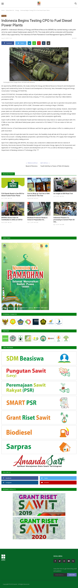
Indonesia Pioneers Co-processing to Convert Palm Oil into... (63, 220)
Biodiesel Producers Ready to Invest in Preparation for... (37, 219)
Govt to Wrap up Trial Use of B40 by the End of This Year (38, 195)
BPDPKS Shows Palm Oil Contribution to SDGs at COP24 (11, 219)
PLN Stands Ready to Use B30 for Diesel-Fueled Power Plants (12, 195)
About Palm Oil (10, 10)
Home (3, 10)
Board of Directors (31, 166)
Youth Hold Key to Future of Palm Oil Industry (54, 166)
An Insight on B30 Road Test (63, 193)
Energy (17, 10)
